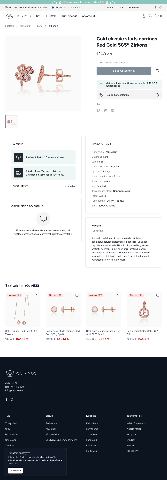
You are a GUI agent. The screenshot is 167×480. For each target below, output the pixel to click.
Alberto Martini (134, 428)
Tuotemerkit (69, 16)
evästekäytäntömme (52, 460)
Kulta (40, 25)
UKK (121, 7)
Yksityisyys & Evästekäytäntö (61, 439)
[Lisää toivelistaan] (36, 295)
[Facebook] (155, 7)
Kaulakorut (92, 451)
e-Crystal (131, 434)
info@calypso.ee (14, 390)
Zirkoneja (53, 25)
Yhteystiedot (135, 7)
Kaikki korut (92, 423)
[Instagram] (160, 7)
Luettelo (51, 16)
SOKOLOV (132, 451)
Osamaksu (10, 439)
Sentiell (130, 445)
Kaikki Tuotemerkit (136, 423)
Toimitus (109, 7)
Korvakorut (25, 25)
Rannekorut (92, 439)
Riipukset (91, 445)
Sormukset (92, 434)
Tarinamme (51, 423)
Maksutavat (11, 434)
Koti (38, 16)
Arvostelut (88, 16)
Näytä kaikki (70, 186)
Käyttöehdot (52, 434)
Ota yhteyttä (121, 62)
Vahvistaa (15, 470)
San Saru (131, 439)
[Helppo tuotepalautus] (157, 95)
